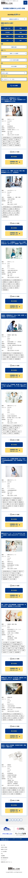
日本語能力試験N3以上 (17, 137)
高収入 (22, 715)
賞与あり (4, 650)
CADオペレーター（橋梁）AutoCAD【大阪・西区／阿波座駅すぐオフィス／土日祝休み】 (13, 171)
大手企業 (10, 214)
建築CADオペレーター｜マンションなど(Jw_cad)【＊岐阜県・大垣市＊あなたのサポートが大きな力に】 (13, 535)
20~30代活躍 (12, 642)
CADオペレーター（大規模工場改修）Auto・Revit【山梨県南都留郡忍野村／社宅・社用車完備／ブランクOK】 (13, 460)
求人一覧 (3, 845)
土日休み (4, 793)
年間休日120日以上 (14, 646)
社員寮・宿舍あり (6, 500)
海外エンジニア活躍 (6, 141)
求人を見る (14, 156)
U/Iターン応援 (14, 504)
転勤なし (10, 577)
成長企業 (14, 571)
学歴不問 (10, 145)
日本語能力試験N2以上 (7, 137)
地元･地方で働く (6, 575)
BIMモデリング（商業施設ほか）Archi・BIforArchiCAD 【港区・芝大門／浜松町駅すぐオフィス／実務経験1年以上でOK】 (13, 99)
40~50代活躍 (5, 642)
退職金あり (19, 642)
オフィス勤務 (16, 143)
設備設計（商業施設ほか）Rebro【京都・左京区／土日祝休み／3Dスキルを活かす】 (13, 316)
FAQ (2, 853)
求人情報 (20, 838)
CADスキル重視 (12, 579)
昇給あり (15, 650)
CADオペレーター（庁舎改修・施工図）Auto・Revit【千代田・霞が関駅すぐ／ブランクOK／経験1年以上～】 (13, 386)
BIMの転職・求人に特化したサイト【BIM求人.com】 (9, 838)
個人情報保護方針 (4, 857)
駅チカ (10, 143)
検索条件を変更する (14, 19)
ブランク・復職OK (15, 141)
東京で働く (11, 139)
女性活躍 (12, 575)
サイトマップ (3, 860)
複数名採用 (5, 143)
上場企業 (10, 208)
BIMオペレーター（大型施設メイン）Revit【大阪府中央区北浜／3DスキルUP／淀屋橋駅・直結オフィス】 (14, 242)
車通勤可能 (21, 502)
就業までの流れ (4, 849)
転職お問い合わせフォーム (6, 862)
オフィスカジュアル (6, 573)
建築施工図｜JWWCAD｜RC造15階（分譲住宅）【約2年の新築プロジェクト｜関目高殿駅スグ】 (13, 678)
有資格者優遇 (17, 145)
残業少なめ (17, 139)
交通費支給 (5, 139)
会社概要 (3, 855)
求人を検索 (15, 85)
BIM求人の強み (4, 847)
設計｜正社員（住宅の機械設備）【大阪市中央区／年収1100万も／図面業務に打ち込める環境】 (13, 605)
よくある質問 (3, 851)
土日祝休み (5, 145)
